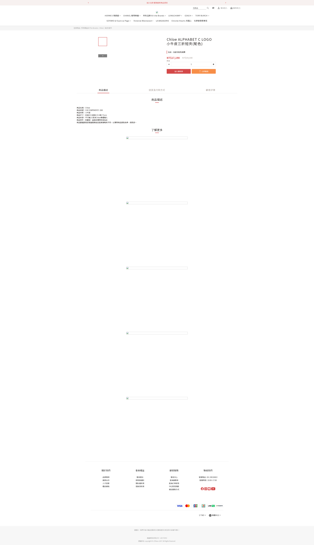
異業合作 (106, 480)
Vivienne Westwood (143, 20)
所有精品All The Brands (89, 28)
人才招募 (106, 483)
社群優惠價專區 (200, 20)
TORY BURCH (201, 15)
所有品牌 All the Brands (153, 15)
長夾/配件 (108, 28)
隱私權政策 (140, 483)
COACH (188, 15)
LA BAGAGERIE (162, 20)
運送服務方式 (174, 489)
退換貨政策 (140, 486)
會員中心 (174, 477)
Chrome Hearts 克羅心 (181, 20)
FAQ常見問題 (174, 486)
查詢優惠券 (174, 480)
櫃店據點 (106, 486)
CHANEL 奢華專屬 (131, 15)
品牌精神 (106, 477)
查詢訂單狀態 (174, 483)
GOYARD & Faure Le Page (118, 20)
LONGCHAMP (174, 15)
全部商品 (77, 28)
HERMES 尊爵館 (112, 15)
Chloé (101, 28)
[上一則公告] (88, 3)
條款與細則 (140, 480)
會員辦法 (140, 477)
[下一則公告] (226, 3)
